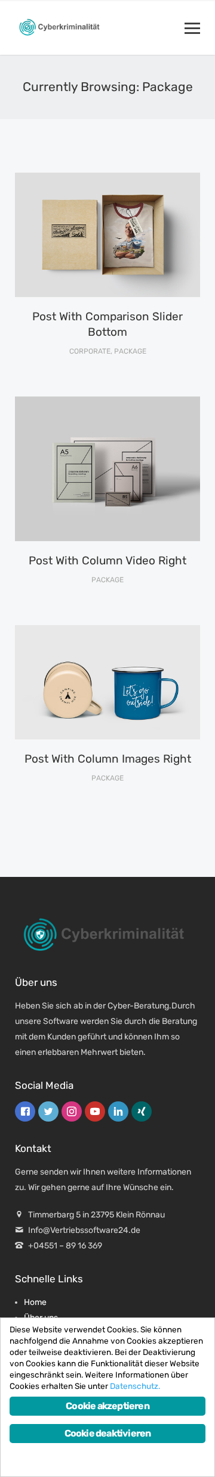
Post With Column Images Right (107, 759)
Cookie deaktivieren (107, 1433)
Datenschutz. (135, 1386)
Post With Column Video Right (107, 560)
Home (35, 1302)
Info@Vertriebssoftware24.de (84, 1230)
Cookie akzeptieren (107, 1406)
